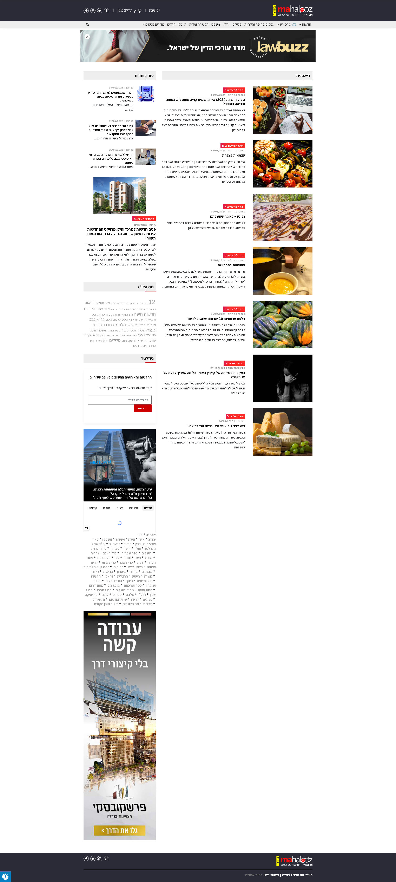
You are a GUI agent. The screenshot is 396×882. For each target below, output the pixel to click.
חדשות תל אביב (100, 314)
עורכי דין (150, 340)
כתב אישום (111, 319)
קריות (135, 599)
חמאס (142, 319)
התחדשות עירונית (127, 309)
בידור (134, 572)
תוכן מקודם (102, 604)
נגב (105, 553)
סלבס (130, 595)
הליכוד (140, 309)
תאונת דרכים (140, 346)
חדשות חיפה (145, 314)
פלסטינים (104, 558)
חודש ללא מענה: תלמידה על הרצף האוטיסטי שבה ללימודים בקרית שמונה (111, 158)
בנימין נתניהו (104, 303)
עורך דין (88, 335)
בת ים (128, 544)
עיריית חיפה (135, 340)
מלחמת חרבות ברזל (109, 325)
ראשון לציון (135, 567)
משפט (215, 24)
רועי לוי (98, 341)
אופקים (151, 535)
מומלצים (113, 585)
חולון (138, 548)
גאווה (95, 572)
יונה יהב (134, 319)
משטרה (142, 330)
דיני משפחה (150, 309)
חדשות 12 (113, 309)
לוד (114, 553)
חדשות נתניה (127, 314)
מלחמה (130, 325)
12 (152, 302)
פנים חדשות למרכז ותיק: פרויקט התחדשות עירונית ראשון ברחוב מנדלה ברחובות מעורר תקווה (121, 234)
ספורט (117, 595)
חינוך (129, 581)
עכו (117, 558)
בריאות (90, 302)
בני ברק (140, 544)
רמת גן (104, 567)
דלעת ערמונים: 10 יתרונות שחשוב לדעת (216, 319)
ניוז (116, 604)
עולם (105, 595)
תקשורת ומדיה (199, 24)
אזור (141, 539)
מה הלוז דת (131, 604)
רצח (91, 340)
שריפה (152, 345)
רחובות (118, 567)
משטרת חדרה (113, 330)
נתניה (127, 558)
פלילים (237, 24)
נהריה (95, 553)
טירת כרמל (98, 548)
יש (119, 319)
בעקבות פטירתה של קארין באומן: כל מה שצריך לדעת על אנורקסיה (204, 375)
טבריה (115, 548)
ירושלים (125, 319)
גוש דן (148, 576)
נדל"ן (226, 24)
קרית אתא (109, 562)
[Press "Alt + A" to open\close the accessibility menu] (5, 876)
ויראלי (109, 576)
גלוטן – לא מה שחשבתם (227, 216)
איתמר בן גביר (127, 303)
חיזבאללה (151, 319)
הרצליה (122, 576)
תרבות (147, 604)
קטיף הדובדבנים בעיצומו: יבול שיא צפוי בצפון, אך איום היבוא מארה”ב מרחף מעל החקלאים (110, 130)
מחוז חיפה (145, 590)
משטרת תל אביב (129, 335)
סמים (96, 335)
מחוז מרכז (104, 590)
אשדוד (120, 539)
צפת (140, 562)
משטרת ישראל (147, 335)
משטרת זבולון (128, 330)
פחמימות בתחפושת (231, 265)
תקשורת (99, 599)
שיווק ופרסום (118, 599)
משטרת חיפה (98, 330)
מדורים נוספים (154, 24)
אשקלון (107, 539)
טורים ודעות (113, 581)
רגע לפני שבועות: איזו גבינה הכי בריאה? (216, 426)
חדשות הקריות (95, 308)
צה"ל (105, 341)
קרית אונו (126, 562)
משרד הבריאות (113, 335)
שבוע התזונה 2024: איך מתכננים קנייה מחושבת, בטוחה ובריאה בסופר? (205, 102)
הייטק (182, 24)
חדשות (306, 24)
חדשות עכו (114, 314)
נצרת (148, 558)
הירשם (142, 408)
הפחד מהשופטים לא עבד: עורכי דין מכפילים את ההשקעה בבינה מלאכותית (110, 96)
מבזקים (147, 572)
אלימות (116, 303)
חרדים (171, 24)
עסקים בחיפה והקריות (259, 24)
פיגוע (124, 340)
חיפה (127, 548)
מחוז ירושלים (125, 590)
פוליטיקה (91, 595)
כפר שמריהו (129, 553)
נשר (138, 558)
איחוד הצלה (141, 303)
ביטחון (121, 572)
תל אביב (90, 567)
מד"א (101, 319)
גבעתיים (114, 544)
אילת (131, 539)
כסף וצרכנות (133, 585)
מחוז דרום (96, 585)
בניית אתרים (254, 875)
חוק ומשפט (144, 581)
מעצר (151, 330)
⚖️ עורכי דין (288, 24)
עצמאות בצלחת (233, 155)
